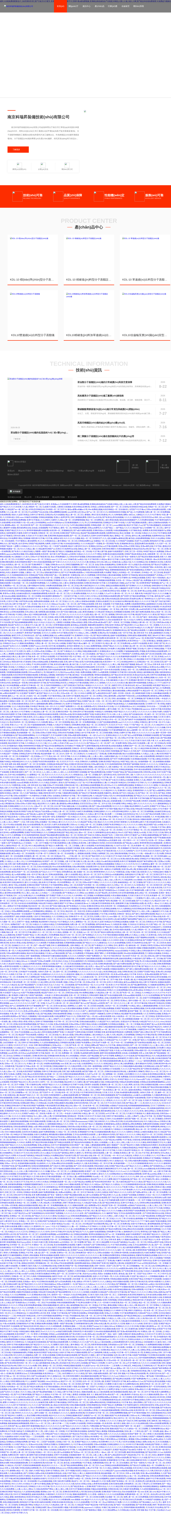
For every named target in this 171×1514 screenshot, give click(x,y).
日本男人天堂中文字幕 (9, 601)
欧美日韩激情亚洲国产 (24, 562)
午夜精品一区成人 (34, 638)
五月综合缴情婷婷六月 (77, 961)
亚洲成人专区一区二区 (129, 670)
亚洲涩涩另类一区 (106, 974)
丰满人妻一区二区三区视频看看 (22, 1014)
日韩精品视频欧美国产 (116, 727)
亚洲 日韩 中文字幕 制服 (139, 798)
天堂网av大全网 (163, 861)
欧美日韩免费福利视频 (27, 1024)
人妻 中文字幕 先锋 (72, 861)
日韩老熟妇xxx (103, 840)
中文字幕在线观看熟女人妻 (95, 783)
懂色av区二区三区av (144, 664)
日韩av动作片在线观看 (136, 743)
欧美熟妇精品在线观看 (33, 927)
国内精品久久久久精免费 (38, 722)
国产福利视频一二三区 (52, 814)
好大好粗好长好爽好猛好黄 (123, 601)
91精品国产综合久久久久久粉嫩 (155, 593)
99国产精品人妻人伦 (128, 762)
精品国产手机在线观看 (27, 1035)
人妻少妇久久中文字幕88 (19, 712)
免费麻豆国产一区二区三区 (133, 746)
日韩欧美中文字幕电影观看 (102, 838)
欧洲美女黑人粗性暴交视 (72, 649)
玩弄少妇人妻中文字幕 (13, 604)
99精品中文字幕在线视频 (78, 683)
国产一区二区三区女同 (111, 557)
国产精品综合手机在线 (13, 641)
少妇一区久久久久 (52, 706)
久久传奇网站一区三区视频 (82, 895)
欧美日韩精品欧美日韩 (141, 909)
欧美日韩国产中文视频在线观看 (27, 909)
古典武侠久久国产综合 (24, 740)
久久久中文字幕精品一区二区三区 (136, 830)
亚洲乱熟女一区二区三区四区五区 (150, 662)
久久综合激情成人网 (83, 806)
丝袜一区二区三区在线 (80, 788)
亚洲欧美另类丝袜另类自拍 (79, 764)
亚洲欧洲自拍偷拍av (18, 814)
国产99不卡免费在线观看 (120, 759)
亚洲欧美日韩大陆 (39, 1056)
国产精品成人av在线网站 (38, 864)
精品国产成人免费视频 (142, 580)
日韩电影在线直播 (67, 1043)
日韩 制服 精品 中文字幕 (97, 780)
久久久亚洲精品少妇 (140, 562)
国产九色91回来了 (36, 880)
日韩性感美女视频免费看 (137, 635)
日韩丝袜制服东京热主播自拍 (94, 649)
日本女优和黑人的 (109, 919)
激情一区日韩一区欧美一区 (123, 693)
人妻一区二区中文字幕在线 (136, 1003)
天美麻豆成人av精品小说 (77, 559)
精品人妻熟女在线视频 (159, 909)
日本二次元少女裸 (43, 801)
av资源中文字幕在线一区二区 (31, 685)
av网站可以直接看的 (23, 819)
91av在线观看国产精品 (100, 570)
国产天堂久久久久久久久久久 (63, 562)
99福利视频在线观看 (32, 767)
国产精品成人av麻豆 (35, 814)
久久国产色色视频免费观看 (106, 722)
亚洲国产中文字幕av (158, 806)
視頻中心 (71, 471)
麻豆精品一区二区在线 (83, 551)
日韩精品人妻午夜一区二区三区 (143, 622)
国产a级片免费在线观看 (82, 530)
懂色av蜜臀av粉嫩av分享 (77, 509)
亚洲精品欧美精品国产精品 (57, 764)
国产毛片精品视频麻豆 (152, 525)
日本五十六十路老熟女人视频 (94, 940)
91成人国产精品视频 (18, 877)
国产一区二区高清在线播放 (64, 790)
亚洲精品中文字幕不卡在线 (113, 523)
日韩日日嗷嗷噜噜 (72, 565)
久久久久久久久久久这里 (79, 614)
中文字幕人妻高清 (153, 596)
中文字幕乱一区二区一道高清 (84, 656)
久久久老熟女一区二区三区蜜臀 (72, 1019)
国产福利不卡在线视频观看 (129, 607)
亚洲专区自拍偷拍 (73, 670)
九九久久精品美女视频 (20, 706)
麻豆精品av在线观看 (79, 625)
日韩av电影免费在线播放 (77, 735)
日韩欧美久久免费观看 (88, 762)
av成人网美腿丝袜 (7, 804)
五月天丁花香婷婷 (19, 570)
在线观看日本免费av (23, 654)
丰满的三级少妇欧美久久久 (69, 869)
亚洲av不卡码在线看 (55, 785)
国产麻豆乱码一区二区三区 (155, 987)
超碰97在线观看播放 (118, 635)
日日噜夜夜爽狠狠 (94, 927)
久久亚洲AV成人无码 (11, 517)
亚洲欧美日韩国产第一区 (31, 599)
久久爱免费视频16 (7, 735)
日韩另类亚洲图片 (109, 549)
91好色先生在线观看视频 (27, 903)
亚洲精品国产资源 (131, 961)
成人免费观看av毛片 (89, 706)
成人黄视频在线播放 (115, 617)
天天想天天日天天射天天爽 (13, 777)
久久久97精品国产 (19, 727)
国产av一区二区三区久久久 (97, 512)
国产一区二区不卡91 (38, 1008)
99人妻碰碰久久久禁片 (20, 557)
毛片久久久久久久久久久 (54, 775)
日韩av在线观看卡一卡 (22, 796)
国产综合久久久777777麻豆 (50, 872)
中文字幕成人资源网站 (86, 937)
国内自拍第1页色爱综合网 (130, 599)
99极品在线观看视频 (42, 1040)
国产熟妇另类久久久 (96, 856)
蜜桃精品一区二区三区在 (55, 911)
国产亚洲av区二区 (12, 801)
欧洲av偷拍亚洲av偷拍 (130, 859)
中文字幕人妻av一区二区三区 (119, 788)
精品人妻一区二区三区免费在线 (117, 643)
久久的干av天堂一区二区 (89, 664)
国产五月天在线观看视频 (46, 759)
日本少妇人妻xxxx (103, 562)
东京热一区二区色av (124, 580)
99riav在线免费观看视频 (61, 867)
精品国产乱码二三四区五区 (112, 835)
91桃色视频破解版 (120, 530)
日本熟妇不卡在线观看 (28, 972)
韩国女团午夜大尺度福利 (21, 662)
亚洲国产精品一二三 (74, 977)
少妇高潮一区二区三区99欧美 (88, 790)
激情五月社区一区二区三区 (13, 607)
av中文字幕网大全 (123, 578)
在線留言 (126, 6)
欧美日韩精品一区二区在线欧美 (115, 509)
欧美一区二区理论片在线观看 (43, 656)
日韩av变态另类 (55, 1050)
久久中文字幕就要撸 (128, 1029)
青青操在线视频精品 (102, 675)
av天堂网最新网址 (37, 911)
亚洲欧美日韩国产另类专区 (37, 885)
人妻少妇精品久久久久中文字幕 (98, 817)
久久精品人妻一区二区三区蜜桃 (89, 825)
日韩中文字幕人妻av (44, 748)
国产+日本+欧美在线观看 (110, 670)
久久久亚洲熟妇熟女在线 (60, 654)
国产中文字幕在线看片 (78, 599)
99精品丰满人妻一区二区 (70, 638)
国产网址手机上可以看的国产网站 (140, 567)
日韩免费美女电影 (78, 725)
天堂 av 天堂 (104, 680)
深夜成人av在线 (139, 832)
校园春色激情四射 (88, 930)
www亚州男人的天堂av (77, 512)
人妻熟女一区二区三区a (34, 572)
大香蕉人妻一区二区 (42, 643)
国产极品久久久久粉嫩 (105, 654)
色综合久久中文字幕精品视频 (107, 1048)
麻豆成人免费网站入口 (69, 1006)
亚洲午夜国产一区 (35, 809)
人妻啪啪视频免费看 (149, 1006)
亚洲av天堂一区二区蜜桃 (50, 578)
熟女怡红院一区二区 (36, 906)
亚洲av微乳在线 (147, 546)
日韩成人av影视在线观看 (100, 507)
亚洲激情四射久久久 (140, 790)
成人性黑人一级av (151, 903)
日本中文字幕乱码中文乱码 (70, 607)
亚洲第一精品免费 (145, 838)
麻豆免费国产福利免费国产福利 (129, 919)
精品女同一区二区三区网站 (153, 691)
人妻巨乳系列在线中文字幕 (97, 1011)
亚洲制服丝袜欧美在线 (56, 1056)
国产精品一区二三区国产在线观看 (54, 546)
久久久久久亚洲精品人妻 (80, 756)
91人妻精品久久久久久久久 (30, 966)
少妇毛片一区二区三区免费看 (116, 1006)
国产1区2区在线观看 (153, 654)
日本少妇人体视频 (58, 643)
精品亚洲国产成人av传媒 (153, 825)
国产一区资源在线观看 (26, 620)
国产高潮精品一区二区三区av (23, 790)
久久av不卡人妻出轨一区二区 (115, 593)
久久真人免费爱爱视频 (92, 646)
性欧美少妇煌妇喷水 (16, 888)
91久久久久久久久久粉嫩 (89, 578)
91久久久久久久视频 (72, 538)
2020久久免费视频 (64, 759)
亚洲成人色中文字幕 (82, 733)
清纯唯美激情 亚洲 (142, 693)
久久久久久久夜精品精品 (96, 990)
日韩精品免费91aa (85, 541)
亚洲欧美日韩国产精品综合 (108, 762)
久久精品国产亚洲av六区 (102, 796)
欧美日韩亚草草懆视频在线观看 (25, 675)
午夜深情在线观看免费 (94, 572)
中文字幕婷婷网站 (56, 885)
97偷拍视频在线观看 (70, 880)
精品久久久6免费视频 (36, 895)
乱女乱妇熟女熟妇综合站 (55, 940)
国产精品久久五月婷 (128, 751)
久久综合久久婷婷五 (134, 620)
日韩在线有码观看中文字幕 (10, 714)
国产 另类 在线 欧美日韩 (152, 888)
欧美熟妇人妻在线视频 (78, 751)
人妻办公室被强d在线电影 (157, 523)
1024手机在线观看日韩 (38, 670)
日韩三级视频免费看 (78, 517)
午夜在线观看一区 (102, 888)
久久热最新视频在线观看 (134, 704)
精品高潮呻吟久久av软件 (139, 806)
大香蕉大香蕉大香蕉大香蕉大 (23, 1022)
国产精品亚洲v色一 (12, 817)
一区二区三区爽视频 (134, 698)
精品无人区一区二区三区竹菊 (28, 1027)
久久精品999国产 (132, 727)
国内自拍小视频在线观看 (142, 819)
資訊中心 (86, 6)
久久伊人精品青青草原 (15, 869)
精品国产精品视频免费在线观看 (93, 533)
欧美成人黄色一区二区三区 (25, 867)
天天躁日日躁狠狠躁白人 (53, 685)
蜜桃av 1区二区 (109, 819)
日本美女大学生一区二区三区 (35, 617)
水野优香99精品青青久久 (97, 620)
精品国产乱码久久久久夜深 (145, 614)
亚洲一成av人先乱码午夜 (94, 628)
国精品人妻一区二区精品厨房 (89, 549)
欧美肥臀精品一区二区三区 (70, 882)
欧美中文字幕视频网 (160, 580)
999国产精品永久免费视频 (153, 551)
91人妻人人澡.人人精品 (119, 714)
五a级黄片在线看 (49, 507)
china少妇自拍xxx (90, 840)
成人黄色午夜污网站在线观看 (23, 987)
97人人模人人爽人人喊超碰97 (116, 588)
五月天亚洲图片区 (7, 819)
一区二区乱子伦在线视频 (19, 1032)
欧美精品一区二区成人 (162, 869)
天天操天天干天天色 (96, 751)
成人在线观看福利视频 (27, 580)
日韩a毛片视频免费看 (21, 567)
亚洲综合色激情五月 (104, 601)
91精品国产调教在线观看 (32, 859)
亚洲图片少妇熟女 (79, 567)
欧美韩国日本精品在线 (138, 507)
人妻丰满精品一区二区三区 (66, 541)
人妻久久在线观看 (87, 846)
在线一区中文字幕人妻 (127, 633)
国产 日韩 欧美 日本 (158, 628)
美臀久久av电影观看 (100, 672)
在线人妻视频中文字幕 (75, 919)
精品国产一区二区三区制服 (53, 877)
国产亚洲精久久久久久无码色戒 (138, 586)
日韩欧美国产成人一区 (52, 575)
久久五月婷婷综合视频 (152, 1014)
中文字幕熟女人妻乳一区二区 (60, 528)
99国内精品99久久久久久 (21, 762)
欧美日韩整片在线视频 (78, 772)
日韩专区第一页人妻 (160, 777)
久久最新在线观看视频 (155, 630)
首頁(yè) (60, 6)
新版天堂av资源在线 (142, 565)
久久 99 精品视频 (157, 817)
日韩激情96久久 (6, 1019)
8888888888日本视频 (117, 512)
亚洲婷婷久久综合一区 (83, 635)
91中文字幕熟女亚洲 (65, 633)
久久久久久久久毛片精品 (70, 588)
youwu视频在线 (119, 525)
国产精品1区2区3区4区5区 (121, 675)
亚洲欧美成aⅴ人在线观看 (102, 530)
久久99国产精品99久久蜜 (113, 961)
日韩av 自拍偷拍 (53, 796)
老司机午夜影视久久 (75, 646)
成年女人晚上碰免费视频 (141, 536)
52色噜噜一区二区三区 (153, 528)
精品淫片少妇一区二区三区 (70, 935)
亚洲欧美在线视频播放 (58, 990)
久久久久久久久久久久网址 (20, 664)
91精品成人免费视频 (153, 746)
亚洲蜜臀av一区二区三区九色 (14, 586)
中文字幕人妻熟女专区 (54, 538)
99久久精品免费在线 (36, 846)
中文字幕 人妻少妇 (124, 688)
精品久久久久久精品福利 (73, 628)
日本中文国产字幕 (164, 772)
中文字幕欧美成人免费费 (138, 530)
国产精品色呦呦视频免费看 (22, 622)
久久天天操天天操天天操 (128, 756)
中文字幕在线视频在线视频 (113, 935)
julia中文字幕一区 (131, 583)
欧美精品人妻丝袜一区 (13, 793)
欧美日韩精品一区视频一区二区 (84, 951)
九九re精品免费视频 (31, 578)
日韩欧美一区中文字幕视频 (82, 748)
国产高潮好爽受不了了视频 (38, 565)
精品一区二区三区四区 (74, 835)
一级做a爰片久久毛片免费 (153, 853)
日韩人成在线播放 (118, 698)
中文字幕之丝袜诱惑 (108, 914)
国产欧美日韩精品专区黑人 (57, 683)
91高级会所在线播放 (33, 607)
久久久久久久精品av (49, 604)
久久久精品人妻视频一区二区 (125, 748)
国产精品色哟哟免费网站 (25, 735)
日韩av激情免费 (109, 696)
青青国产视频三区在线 (134, 649)
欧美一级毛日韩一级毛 (46, 817)
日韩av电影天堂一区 (142, 1050)
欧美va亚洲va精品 (121, 974)
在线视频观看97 (11, 580)
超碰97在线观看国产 (116, 551)
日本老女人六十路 (135, 853)
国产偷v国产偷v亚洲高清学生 (59, 567)
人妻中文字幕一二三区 (153, 890)
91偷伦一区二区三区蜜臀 (37, 696)
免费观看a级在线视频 (46, 612)
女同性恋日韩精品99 (36, 509)
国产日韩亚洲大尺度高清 (73, 685)
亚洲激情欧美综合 (127, 544)
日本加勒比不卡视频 (72, 746)
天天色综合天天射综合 (136, 924)
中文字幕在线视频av (96, 659)
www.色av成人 (35, 1032)
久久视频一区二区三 (83, 730)
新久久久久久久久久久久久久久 (93, 704)
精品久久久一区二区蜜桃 (149, 625)
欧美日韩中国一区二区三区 (93, 769)
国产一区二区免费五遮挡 (116, 743)
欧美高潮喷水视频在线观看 (98, 759)
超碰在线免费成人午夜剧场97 (130, 958)
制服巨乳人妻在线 (111, 793)
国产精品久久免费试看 (54, 846)
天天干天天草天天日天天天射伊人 (148, 851)
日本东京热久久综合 (60, 961)
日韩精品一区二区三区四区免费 (36, 751)
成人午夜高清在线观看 (33, 838)
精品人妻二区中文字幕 (9, 948)
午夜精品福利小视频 (160, 872)
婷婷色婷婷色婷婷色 (106, 951)
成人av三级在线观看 (144, 685)
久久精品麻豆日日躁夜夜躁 (99, 903)
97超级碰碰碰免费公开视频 (134, 651)
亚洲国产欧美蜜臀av (83, 1043)
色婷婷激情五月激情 (14, 533)
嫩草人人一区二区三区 (17, 696)
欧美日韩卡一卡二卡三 (112, 662)
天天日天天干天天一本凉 (118, 725)
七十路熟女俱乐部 (30, 998)
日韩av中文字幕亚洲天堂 (40, 557)
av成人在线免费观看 (147, 756)
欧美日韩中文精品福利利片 (13, 882)
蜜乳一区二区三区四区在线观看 (91, 1006)
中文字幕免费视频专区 (117, 730)
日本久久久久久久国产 (77, 1011)
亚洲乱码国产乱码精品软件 (155, 638)
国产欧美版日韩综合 (143, 1056)
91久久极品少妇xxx (19, 961)
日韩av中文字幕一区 (129, 738)
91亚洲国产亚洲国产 (28, 693)
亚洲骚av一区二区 (52, 651)
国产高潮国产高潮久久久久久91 (58, 895)
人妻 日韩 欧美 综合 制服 (36, 785)
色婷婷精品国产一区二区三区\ (19, 990)
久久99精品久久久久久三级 (35, 743)
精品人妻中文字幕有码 (148, 982)
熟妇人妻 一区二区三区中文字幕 (18, 932)
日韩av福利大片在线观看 (9, 798)
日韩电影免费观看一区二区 (45, 1037)
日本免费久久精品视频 (116, 649)
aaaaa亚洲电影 (23, 783)
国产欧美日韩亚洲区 (51, 809)
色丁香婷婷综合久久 (149, 599)
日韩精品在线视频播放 (105, 864)
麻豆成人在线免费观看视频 (139, 538)
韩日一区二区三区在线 (127, 677)
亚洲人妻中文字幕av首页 (73, 662)
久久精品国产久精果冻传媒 (74, 1032)
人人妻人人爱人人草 (91, 691)
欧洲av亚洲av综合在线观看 (67, 830)
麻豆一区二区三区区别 (81, 798)
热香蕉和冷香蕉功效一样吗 (22, 730)
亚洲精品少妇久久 (106, 885)
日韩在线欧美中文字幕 (37, 683)
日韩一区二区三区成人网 (72, 586)
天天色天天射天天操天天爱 (139, 740)
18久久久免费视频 (88, 575)
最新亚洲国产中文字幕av (64, 903)
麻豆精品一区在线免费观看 (82, 675)
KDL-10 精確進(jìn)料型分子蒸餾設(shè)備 (89, 279)
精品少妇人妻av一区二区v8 (81, 832)
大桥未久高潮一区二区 (46, 972)
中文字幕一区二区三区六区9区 (18, 919)
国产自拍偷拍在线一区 (137, 714)
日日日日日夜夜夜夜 (114, 843)
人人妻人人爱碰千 (52, 1019)
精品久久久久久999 (105, 822)
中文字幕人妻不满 (100, 551)
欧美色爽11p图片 (137, 822)
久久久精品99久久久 (160, 725)
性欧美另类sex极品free (89, 1050)
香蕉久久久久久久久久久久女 (143, 733)
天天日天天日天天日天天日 (106, 937)
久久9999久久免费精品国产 (89, 1058)
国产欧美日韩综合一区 (84, 985)
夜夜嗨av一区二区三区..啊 (115, 659)
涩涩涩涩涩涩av (147, 517)
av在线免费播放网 (142, 696)
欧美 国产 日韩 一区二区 (108, 607)
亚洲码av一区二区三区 (121, 817)
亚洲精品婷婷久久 (114, 1037)
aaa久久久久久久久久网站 (128, 722)
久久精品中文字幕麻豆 (61, 725)
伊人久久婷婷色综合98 (108, 827)
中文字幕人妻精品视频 (36, 937)
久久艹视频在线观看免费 (142, 867)
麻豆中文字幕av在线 (42, 659)
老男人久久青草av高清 (69, 578)
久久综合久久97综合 (26, 1037)
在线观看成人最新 (109, 688)
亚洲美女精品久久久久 (114, 735)
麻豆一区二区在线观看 (14, 856)
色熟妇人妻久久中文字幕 (64, 979)
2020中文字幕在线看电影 (55, 977)
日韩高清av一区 (56, 701)
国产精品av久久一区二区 (96, 743)
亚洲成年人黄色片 (57, 783)
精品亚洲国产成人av (78, 1003)
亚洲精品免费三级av (144, 869)
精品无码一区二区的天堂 (75, 911)
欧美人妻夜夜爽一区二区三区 (154, 554)
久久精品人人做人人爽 (149, 754)
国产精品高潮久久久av (130, 625)
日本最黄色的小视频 (116, 583)
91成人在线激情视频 (86, 888)
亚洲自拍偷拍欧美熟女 (20, 704)
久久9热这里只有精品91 (103, 612)
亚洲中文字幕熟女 (113, 1014)
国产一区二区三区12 (33, 772)
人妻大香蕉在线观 (111, 520)
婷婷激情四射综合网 (110, 958)
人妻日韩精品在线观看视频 (89, 785)
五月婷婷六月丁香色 (18, 969)
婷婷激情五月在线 (72, 617)
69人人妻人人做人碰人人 (128, 827)
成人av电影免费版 (19, 874)
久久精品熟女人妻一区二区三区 (42, 712)
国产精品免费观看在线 (18, 691)
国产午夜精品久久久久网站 (70, 651)
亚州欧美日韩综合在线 (98, 788)
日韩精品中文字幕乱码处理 (150, 859)
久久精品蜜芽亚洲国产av (45, 549)
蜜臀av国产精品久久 (99, 1045)
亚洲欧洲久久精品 (125, 790)
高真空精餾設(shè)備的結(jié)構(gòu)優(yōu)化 (101, 422)
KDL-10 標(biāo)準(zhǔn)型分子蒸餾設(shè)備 (32, 279)
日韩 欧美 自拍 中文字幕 (124, 614)
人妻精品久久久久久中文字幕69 (148, 515)
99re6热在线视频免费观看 (70, 809)
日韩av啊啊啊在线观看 (58, 512)
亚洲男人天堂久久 (101, 916)
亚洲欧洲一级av (151, 559)
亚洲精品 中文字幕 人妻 (36, 570)
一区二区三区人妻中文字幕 (111, 701)
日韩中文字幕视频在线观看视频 (102, 580)
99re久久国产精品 (125, 832)
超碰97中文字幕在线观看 (27, 898)
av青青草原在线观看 (11, 966)
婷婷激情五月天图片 (8, 609)
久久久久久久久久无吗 (108, 882)
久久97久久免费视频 (13, 835)
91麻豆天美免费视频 (84, 811)
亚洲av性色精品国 (112, 599)
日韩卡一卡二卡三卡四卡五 (136, 840)
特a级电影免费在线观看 (89, 1053)
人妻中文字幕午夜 (94, 688)
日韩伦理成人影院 (18, 780)
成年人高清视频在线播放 (72, 769)
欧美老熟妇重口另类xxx (67, 825)
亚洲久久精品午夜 (50, 838)
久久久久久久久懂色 (135, 825)
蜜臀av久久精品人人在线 (24, 719)
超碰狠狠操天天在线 (154, 604)
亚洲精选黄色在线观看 (20, 698)
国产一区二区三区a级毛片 (80, 536)
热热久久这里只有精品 (20, 515)
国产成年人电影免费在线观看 (143, 914)
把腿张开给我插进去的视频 (72, 814)
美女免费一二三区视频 (113, 814)
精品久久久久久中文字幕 (144, 601)
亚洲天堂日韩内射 (108, 867)
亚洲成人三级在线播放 (128, 1048)
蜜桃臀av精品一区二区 (13, 525)
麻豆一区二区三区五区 (156, 714)
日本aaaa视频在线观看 (132, 995)
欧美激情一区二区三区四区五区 (146, 846)
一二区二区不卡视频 (40, 843)
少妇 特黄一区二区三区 (9, 756)
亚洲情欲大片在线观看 (22, 1056)
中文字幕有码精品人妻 (56, 696)
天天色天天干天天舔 (123, 819)
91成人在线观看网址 (119, 641)
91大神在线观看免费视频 (123, 796)
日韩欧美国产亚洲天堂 (52, 880)
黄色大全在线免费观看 (31, 825)
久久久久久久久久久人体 (62, 948)
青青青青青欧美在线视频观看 (151, 843)
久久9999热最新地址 (33, 861)
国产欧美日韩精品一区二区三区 (117, 628)
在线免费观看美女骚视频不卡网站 (56, 780)
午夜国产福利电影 (35, 995)
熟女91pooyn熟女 (67, 672)
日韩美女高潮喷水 (132, 777)
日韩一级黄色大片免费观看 (109, 869)
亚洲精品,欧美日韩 (78, 843)
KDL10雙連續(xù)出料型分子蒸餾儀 (32, 335)
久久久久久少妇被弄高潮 (9, 1000)
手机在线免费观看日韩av (70, 930)
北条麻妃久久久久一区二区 (22, 945)
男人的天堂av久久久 (109, 785)
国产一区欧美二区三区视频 (119, 622)
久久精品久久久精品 (34, 780)
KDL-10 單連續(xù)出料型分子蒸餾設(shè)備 (145, 279)
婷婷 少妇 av (159, 517)
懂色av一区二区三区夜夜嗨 (59, 722)
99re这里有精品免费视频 (16, 520)
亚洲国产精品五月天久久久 (15, 530)
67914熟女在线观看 (14, 825)
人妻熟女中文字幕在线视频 (16, 906)
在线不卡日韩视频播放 (124, 667)
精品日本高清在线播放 (35, 953)
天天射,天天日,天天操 (155, 832)
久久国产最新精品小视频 (32, 793)
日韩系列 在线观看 (148, 801)
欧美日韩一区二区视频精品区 (61, 530)
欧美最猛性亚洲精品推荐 (85, 667)
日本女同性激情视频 (28, 748)
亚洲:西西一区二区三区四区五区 (65, 719)
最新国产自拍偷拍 (39, 819)
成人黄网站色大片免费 (77, 801)
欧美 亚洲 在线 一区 (16, 838)
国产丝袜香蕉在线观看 (59, 659)
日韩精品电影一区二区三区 (101, 525)
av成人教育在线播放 (85, 612)
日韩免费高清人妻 (69, 872)
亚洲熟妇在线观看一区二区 (153, 620)
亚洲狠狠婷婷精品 (38, 940)
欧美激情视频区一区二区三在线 (55, 677)
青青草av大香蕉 (9, 593)
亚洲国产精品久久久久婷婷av (62, 1048)
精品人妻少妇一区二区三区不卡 (91, 874)
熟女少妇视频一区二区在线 (130, 533)
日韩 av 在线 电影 (146, 1053)
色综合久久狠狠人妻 (104, 930)
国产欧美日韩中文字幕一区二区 (58, 798)
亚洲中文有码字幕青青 (100, 536)
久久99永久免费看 (84, 693)
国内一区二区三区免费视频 (142, 811)
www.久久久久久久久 (77, 743)
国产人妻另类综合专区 (107, 775)
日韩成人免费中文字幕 (122, 733)
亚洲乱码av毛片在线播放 (54, 515)
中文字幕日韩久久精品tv (97, 559)
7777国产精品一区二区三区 (140, 725)
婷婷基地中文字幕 (157, 541)
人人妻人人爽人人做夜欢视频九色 (104, 756)
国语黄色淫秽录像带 (34, 677)
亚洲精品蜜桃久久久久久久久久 (20, 806)
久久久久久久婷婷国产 (15, 633)
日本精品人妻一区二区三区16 (155, 1037)
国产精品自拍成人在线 (158, 798)
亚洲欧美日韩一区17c (124, 565)
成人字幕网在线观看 (27, 801)
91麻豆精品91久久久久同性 (94, 586)
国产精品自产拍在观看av (41, 811)
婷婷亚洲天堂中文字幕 (52, 793)
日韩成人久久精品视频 (135, 659)
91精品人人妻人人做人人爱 (106, 880)
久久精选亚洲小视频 (149, 717)
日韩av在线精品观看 (40, 662)
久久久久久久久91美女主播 (116, 683)
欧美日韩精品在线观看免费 (109, 596)
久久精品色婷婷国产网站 (24, 951)
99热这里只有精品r (45, 903)
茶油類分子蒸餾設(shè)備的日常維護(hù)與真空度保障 (104, 382)
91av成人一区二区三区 (67, 604)
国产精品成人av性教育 (67, 554)
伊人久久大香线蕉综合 (46, 541)
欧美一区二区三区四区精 (146, 932)
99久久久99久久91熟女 (15, 956)
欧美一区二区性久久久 (50, 607)
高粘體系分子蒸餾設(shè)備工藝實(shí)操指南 (100, 395)
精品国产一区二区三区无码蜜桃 (33, 764)
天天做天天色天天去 (44, 985)
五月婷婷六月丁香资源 (50, 638)
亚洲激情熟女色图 (56, 662)
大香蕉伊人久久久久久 (86, 851)
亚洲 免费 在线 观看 (12, 764)
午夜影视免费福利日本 (54, 890)
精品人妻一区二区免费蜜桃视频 (72, 520)
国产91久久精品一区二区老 (13, 628)
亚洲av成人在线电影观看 (111, 801)
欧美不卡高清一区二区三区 (139, 588)
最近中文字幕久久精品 (116, 559)
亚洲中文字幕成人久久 (35, 520)
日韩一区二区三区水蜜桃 (77, 620)
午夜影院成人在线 (19, 785)
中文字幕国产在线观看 (100, 969)
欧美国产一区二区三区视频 (53, 861)
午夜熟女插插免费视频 (149, 835)
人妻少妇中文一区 (80, 759)
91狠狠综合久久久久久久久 (51, 974)
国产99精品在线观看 (86, 604)
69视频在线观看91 (37, 890)
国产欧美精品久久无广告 (91, 738)
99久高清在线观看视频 (42, 562)
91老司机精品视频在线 (93, 662)
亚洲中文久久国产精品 (40, 591)
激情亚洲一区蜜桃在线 (71, 575)
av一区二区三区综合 (98, 1037)
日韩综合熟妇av (84, 838)
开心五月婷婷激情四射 (93, 523)
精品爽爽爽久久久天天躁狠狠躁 (71, 680)
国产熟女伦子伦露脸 (159, 565)
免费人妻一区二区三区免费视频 (157, 512)
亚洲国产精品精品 (122, 1008)
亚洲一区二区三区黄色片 (75, 754)
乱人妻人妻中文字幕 (23, 656)
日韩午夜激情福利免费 (56, 670)
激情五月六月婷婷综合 (135, 559)
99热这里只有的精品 (55, 628)
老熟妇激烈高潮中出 (52, 572)
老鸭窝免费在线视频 (99, 730)
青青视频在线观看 (137, 987)
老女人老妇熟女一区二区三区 (123, 1016)
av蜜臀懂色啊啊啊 (16, 832)
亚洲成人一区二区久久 (45, 620)
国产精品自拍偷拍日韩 (133, 772)
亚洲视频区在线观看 (122, 612)
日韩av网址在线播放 (82, 1035)
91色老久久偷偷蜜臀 (101, 740)
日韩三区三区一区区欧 (133, 551)
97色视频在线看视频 (51, 827)
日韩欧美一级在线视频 (89, 869)
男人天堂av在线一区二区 (66, 693)
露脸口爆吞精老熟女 (163, 672)
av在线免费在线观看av (9, 1016)
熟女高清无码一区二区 (18, 722)
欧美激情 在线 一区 (49, 641)
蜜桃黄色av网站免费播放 (160, 696)
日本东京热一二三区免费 (105, 667)
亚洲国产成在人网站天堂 (142, 1032)
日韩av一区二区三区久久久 (124, 885)
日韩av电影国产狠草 (102, 901)
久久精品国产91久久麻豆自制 (108, 1022)
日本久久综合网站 (158, 538)
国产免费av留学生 (91, 827)
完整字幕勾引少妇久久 (155, 719)
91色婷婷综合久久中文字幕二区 (141, 906)
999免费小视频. (62, 982)
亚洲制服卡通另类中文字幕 (33, 538)
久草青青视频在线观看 (61, 625)
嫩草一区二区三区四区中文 (93, 643)
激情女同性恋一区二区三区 (16, 846)
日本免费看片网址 (15, 538)
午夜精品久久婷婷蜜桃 (103, 712)
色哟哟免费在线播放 (126, 785)
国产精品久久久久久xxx (26, 901)
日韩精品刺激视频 (46, 517)
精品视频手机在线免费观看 (131, 1014)
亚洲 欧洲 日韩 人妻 (125, 775)
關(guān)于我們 (73, 10)
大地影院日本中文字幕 (146, 1029)
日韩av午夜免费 (40, 709)
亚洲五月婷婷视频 (112, 751)
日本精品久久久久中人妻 (153, 990)
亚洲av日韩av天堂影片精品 (129, 546)
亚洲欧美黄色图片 (17, 772)
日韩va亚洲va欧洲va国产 (98, 622)
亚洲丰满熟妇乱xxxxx (49, 667)
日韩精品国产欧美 (36, 575)
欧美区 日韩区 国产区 (156, 643)
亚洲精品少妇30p (95, 546)
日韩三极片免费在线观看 (140, 612)
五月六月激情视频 (94, 801)
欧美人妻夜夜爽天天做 (119, 903)
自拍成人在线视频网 (40, 528)
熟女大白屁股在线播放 (131, 754)
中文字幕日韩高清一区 (115, 956)
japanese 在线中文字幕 (152, 709)
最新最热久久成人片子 (119, 680)
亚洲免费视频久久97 (124, 867)
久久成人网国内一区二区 (31, 507)
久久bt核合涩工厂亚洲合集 (96, 754)
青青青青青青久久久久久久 (89, 830)
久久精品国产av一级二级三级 (16, 509)
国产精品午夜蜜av (141, 667)
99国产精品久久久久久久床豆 (124, 712)
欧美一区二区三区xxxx (111, 859)
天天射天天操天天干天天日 (138, 895)
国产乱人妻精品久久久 (33, 869)
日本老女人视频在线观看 (89, 909)
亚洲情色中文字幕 (68, 796)
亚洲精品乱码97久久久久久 (15, 930)
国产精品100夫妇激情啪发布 (52, 746)
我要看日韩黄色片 (110, 911)
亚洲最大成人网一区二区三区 (134, 646)
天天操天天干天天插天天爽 (36, 536)
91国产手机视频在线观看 (30, 993)
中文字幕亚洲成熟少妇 (49, 909)
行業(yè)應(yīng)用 (112, 10)
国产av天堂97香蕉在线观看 (90, 717)
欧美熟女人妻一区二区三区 (16, 565)
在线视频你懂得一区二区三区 (14, 827)
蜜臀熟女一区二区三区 (84, 922)
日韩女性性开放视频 (77, 557)
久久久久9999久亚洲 (72, 890)
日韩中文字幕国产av (132, 835)
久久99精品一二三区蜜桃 (132, 898)
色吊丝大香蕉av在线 (18, 943)
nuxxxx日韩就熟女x (42, 1048)
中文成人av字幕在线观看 (55, 953)
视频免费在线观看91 (96, 625)
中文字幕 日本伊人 (10, 738)
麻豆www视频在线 (131, 982)
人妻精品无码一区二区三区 (35, 628)
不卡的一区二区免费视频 (123, 1043)
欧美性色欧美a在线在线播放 (111, 746)
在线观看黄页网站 (138, 604)
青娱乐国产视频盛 (128, 664)
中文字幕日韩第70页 (64, 656)
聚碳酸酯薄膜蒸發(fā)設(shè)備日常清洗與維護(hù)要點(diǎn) (108, 409)
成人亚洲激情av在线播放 (59, 751)
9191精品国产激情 (158, 1050)
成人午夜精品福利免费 (37, 614)
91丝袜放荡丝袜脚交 (72, 544)
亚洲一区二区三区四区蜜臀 (22, 630)
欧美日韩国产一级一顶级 (134, 877)
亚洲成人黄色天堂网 (56, 617)
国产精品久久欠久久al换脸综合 (146, 796)
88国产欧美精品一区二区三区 (57, 570)
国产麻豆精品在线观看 (150, 607)
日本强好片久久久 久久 (119, 740)
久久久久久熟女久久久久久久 (11, 1011)
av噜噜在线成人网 (7, 656)
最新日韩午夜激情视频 (137, 683)
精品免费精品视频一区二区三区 (81, 677)
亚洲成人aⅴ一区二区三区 (86, 932)
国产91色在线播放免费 (113, 995)
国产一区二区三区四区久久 (140, 1045)
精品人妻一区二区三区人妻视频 (78, 515)
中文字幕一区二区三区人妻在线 (27, 974)
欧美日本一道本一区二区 (114, 1019)
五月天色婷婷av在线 (74, 940)
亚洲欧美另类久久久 (140, 788)
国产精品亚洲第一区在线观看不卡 (21, 914)
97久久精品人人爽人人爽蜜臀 (85, 633)
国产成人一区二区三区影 (158, 549)
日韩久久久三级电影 (97, 683)
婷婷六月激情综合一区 (39, 840)
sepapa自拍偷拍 (121, 951)
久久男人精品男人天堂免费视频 (46, 935)
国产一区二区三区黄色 (120, 507)
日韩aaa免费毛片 (94, 528)
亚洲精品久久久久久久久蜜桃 (146, 785)
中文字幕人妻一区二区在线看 (112, 777)
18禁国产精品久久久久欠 (112, 646)
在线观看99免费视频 (37, 583)
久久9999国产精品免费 (131, 801)
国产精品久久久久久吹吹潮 (10, 507)
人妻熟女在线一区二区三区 (25, 759)
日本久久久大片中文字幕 (23, 979)
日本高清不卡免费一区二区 (102, 1043)
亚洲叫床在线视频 (50, 869)
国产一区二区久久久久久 (115, 1003)
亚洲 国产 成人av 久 (53, 937)
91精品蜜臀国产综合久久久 (74, 777)
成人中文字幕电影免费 (70, 717)
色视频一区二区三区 (129, 591)
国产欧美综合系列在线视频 (112, 517)
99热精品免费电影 (79, 528)
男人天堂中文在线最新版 (68, 909)
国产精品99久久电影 (110, 927)
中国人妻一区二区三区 (78, 856)
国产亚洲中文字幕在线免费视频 (133, 596)
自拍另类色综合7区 (130, 814)
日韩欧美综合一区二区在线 (132, 1037)
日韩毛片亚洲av (153, 945)
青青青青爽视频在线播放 (52, 966)
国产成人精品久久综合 (132, 1027)
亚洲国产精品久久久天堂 (38, 691)
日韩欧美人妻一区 (7, 951)
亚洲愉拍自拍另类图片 (155, 646)
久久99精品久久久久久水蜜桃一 (27, 667)
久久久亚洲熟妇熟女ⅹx (123, 706)
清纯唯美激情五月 (155, 848)
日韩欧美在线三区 (71, 785)
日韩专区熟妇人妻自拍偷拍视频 (108, 575)
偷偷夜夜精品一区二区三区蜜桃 (28, 596)
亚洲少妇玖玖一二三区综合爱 (81, 630)
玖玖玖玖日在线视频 (44, 580)
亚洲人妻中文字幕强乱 (40, 654)
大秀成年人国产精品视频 (89, 1056)
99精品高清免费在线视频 (112, 717)
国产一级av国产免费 (42, 945)
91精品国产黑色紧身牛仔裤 (15, 717)
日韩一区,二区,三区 (131, 617)
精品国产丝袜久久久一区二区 (53, 993)
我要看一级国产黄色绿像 (45, 551)
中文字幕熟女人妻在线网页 (26, 541)
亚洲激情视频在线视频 (72, 943)
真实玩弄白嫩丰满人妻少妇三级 (66, 664)
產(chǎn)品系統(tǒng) (99, 10)
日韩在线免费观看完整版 (62, 1014)
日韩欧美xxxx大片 (57, 565)
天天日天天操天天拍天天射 (69, 738)
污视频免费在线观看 (70, 793)
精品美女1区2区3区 (14, 859)
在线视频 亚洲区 (129, 701)
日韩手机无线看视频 (158, 675)
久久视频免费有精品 (90, 607)
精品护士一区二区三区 (9, 1035)
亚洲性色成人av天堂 (89, 964)
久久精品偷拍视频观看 (62, 748)
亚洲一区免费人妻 (131, 609)
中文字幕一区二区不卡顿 (108, 979)
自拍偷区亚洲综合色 (162, 811)
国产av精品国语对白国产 (102, 693)
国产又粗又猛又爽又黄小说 (44, 630)
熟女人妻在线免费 (42, 951)
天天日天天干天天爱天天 (16, 651)
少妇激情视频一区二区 (146, 762)
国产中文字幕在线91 (31, 851)
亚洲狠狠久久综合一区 (62, 580)
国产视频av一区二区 (86, 1000)
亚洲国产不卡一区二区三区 (113, 877)
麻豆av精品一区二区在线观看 (105, 677)
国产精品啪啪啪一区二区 (43, 979)
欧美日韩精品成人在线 (112, 972)
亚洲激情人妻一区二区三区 (34, 856)
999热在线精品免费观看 (143, 767)
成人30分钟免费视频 (11, 685)
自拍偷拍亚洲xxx (81, 903)
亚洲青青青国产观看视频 (149, 583)
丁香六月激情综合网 (84, 796)
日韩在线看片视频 (96, 995)
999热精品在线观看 (95, 961)
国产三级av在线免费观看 (26, 688)
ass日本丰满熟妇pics (55, 523)
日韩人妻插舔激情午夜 (53, 609)
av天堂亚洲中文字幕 (25, 709)
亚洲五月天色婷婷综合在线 (66, 549)
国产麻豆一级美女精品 (148, 617)
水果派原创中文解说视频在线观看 (54, 956)
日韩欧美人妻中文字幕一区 (150, 722)
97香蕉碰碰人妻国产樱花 (94, 953)
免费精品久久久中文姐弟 (124, 1056)
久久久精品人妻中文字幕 (93, 814)
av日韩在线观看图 (17, 612)
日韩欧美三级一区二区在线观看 (61, 853)
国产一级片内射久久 (34, 827)
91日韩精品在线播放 (120, 922)
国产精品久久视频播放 (64, 551)
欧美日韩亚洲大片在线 (95, 567)
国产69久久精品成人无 (131, 717)
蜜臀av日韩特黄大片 (56, 704)
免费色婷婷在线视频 (42, 601)
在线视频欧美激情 (19, 677)
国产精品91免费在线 (101, 635)
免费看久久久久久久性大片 (57, 698)
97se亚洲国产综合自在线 (38, 512)
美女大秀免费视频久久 (59, 557)
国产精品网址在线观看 (136, 630)
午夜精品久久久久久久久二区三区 (55, 599)
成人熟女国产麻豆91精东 (16, 937)
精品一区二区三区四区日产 (91, 538)
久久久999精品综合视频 (17, 809)
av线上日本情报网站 (38, 523)
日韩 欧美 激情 (19, 536)
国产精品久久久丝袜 (45, 1024)
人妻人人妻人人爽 (95, 819)
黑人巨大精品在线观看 (148, 961)
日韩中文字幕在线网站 (30, 1043)
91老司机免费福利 (56, 777)
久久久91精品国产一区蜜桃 (91, 544)
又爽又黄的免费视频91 (42, 1045)
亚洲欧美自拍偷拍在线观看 (112, 554)
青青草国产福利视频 (12, 599)
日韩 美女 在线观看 (102, 604)
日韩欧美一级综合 (124, 914)
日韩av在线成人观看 (79, 622)
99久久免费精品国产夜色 (34, 977)
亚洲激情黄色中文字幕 (117, 977)
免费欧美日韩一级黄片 (44, 790)
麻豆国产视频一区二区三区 (138, 1011)
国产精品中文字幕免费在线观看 (91, 793)
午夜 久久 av (96, 591)
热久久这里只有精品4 (93, 877)
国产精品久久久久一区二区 (159, 788)
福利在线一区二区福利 (137, 945)
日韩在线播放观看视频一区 (25, 958)
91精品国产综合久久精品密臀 (71, 827)
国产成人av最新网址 (157, 790)
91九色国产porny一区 (135, 638)
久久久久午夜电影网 (40, 848)
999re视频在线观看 (32, 554)
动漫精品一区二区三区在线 (104, 541)
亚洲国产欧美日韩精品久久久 (114, 825)
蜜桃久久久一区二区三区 (42, 932)
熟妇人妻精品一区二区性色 (120, 536)
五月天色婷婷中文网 (59, 735)
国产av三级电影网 (134, 856)
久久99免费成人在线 (33, 680)
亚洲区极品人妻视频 (154, 641)
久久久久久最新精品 (132, 517)
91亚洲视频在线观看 (139, 759)
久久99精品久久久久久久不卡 (36, 777)
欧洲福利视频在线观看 (146, 1048)
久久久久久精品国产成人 (133, 528)
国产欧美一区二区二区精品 (130, 993)
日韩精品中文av (9, 643)
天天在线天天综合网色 (42, 740)
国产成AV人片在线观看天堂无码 (150, 1040)
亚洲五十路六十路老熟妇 (156, 578)
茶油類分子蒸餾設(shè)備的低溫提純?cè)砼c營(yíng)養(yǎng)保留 (40, 432)
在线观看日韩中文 (93, 867)
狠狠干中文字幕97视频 (108, 809)
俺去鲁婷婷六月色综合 (47, 922)
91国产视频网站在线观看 (144, 937)
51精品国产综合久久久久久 (107, 656)
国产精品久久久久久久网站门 (110, 898)
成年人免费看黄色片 (23, 1050)
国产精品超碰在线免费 (77, 990)
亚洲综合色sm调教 (157, 667)
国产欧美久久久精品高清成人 (23, 551)
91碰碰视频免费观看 (39, 593)
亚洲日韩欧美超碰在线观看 (58, 536)
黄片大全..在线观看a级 (136, 977)
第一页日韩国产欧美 (111, 544)
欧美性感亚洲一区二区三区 (115, 638)
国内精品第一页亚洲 (19, 683)
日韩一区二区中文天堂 (102, 804)
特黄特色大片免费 (39, 796)
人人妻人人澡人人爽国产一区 (61, 591)
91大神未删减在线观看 (159, 693)
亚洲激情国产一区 (26, 756)
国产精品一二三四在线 (148, 827)
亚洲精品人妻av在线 (39, 567)
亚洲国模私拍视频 (159, 930)
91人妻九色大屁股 (66, 1035)
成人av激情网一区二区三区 (137, 730)
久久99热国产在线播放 (124, 541)
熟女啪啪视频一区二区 (25, 733)
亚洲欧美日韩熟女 (29, 714)
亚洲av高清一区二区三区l (96, 982)
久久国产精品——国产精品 (112, 528)
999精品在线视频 (138, 578)
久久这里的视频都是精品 (49, 1043)
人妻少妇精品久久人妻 (102, 767)
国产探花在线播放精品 (135, 570)
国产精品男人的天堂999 (18, 544)
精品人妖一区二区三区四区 (111, 830)
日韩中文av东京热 (94, 517)
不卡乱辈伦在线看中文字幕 (42, 664)
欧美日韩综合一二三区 (136, 641)
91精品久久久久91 (149, 533)
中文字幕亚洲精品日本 (78, 780)
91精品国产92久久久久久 (149, 1022)
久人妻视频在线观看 (82, 853)
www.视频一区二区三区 (118, 916)
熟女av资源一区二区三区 (160, 612)
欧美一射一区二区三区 (67, 767)
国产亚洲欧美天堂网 (151, 698)
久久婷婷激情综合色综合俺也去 (105, 832)
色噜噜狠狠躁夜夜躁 (117, 570)
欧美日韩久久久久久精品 (39, 783)
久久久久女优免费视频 (116, 943)
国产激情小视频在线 (50, 680)
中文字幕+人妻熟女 (34, 877)
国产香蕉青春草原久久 (72, 859)
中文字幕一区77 (41, 853)
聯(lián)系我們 (138, 10)
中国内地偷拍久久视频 (63, 727)
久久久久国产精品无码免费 (149, 814)
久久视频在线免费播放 (25, 643)
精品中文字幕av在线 (126, 809)
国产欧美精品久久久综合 (76, 906)
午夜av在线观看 (20, 885)
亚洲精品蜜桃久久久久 (102, 811)
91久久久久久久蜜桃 (146, 738)
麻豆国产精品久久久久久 (46, 693)
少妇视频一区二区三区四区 (51, 1027)
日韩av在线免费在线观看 (156, 509)
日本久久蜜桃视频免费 (39, 704)
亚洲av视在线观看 (152, 974)
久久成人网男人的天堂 (46, 982)
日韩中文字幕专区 (37, 515)
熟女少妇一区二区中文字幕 (59, 756)
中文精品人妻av (22, 614)
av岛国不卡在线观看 (139, 643)
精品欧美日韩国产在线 (22, 811)
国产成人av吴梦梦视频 (133, 735)
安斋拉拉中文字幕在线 (129, 1022)
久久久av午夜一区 (101, 985)
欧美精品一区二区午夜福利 (130, 572)
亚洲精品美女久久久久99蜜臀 (111, 651)
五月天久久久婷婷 (49, 633)
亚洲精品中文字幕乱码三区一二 (61, 864)
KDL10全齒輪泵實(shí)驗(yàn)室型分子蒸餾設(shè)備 (145, 335)
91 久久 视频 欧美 (135, 593)
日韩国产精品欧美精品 (133, 554)
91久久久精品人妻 (27, 549)
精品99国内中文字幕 (16, 743)
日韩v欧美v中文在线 (105, 706)
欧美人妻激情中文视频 (15, 572)
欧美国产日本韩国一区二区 (87, 885)
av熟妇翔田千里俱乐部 (125, 696)
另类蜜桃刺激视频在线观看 (16, 672)
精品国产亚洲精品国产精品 (64, 987)
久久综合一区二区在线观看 (63, 985)
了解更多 (16, 149)
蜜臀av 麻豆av (129, 515)
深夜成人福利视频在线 (145, 672)
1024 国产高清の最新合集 (66, 612)
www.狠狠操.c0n (139, 880)
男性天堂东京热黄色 (99, 515)
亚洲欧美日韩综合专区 (111, 591)
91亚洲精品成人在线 (57, 840)
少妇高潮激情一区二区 (11, 1043)
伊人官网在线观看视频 (54, 874)
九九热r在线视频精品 (69, 1000)
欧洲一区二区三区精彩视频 (101, 733)
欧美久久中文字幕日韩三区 (119, 985)
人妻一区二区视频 (91, 775)
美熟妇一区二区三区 (156, 507)
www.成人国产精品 (80, 727)
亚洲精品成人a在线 (64, 1037)
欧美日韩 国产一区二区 (32, 525)
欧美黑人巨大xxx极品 (35, 717)
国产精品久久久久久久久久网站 (153, 966)
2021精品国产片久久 (8, 620)
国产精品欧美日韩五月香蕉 (89, 719)
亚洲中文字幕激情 (30, 533)
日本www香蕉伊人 (35, 672)
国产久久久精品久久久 (145, 901)
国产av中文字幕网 (107, 1056)
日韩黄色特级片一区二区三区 (75, 819)
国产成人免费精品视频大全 (46, 635)
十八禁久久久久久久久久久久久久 (147, 775)
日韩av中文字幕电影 (136, 916)
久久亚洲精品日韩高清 (133, 940)
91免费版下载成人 (111, 572)
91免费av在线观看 (81, 1040)
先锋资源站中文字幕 (159, 586)
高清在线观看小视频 (84, 767)
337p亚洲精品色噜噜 (108, 909)
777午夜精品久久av (107, 578)
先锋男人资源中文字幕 (54, 544)
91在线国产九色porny (11, 993)
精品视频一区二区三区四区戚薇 (154, 856)
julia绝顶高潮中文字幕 (147, 609)
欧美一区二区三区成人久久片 (62, 601)
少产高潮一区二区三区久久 (57, 614)
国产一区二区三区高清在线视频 (68, 964)
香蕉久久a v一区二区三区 (20, 725)
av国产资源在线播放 (93, 919)
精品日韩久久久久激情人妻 (47, 804)
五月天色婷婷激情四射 (113, 764)
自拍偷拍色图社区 (23, 593)
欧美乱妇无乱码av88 (140, 549)
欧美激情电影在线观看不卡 (129, 656)
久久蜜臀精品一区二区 (35, 775)
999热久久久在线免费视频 (84, 641)
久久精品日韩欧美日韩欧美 (115, 567)
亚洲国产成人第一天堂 (91, 701)
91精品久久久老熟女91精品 (43, 924)
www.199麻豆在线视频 (29, 517)
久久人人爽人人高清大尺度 (57, 743)
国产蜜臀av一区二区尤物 (152, 958)
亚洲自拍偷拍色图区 (94, 557)
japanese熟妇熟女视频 (15, 554)
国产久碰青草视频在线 (90, 746)
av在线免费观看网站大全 (72, 609)
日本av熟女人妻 (31, 612)
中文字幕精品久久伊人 (66, 922)
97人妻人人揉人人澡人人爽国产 (155, 898)
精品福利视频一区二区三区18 (52, 754)
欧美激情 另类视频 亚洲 (75, 848)
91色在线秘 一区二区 (20, 583)
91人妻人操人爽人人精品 (90, 861)
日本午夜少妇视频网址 (57, 646)
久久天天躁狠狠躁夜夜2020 (17, 575)
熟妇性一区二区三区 (53, 1053)
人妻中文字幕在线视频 (32, 641)
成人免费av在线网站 (38, 698)
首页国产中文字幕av (137, 509)
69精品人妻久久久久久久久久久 (139, 804)
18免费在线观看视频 (54, 586)
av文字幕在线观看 (110, 546)
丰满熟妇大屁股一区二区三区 (19, 701)
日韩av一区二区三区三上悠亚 (17, 890)
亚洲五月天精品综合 (161, 767)
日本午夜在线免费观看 (142, 769)
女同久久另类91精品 (115, 982)
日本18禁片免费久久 (27, 948)
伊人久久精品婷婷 (125, 880)
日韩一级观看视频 (33, 956)
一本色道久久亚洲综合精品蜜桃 (55, 995)
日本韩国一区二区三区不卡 (55, 509)
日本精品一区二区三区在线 (152, 572)
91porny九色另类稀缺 (68, 888)
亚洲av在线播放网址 (107, 565)
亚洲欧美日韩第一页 (64, 712)
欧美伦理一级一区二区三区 (58, 593)
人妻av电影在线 (23, 1008)
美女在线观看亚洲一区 (117, 620)
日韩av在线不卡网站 (28, 817)
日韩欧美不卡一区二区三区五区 (81, 916)
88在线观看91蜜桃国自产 (52, 596)
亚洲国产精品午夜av (74, 643)
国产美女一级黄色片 (129, 557)
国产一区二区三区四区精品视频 (73, 688)
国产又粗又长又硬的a (116, 780)
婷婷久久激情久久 (52, 520)
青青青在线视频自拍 (65, 641)
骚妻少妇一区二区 (160, 867)
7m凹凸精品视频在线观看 (80, 525)
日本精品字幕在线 (37, 706)
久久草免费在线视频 (146, 520)
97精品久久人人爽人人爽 (110, 664)
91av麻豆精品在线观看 (110, 861)
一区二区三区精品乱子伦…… (57, 856)
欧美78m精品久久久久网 (140, 628)
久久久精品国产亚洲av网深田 (11, 751)
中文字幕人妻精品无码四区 (158, 759)
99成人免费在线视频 (83, 672)
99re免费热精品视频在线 (80, 570)
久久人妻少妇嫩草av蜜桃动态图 (115, 538)
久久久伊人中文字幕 (69, 1058)
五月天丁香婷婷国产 (123, 654)
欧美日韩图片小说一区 (20, 523)
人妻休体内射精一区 (66, 901)
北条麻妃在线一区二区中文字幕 (79, 740)
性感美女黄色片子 (102, 714)
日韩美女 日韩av (16, 578)
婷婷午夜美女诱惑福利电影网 (50, 649)
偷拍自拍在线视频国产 (128, 520)
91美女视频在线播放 (119, 895)
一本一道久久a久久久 (96, 735)
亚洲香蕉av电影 (138, 654)
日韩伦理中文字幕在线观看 (83, 712)
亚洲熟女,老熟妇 (18, 769)
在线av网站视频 (78, 867)
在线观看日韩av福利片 (103, 630)
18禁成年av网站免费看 (94, 848)
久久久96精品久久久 (23, 848)
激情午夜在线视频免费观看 (110, 1053)
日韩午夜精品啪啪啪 (23, 591)
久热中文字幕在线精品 (42, 916)
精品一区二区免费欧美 (94, 520)
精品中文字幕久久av (134, 525)
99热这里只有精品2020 (160, 588)
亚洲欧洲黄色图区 (7, 562)
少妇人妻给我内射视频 (118, 853)
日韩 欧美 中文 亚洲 (144, 633)
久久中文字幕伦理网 (21, 1019)
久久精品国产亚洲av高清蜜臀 (39, 961)
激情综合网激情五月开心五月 (46, 914)
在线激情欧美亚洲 (158, 830)
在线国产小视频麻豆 (97, 1014)
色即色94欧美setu (103, 924)
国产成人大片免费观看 (135, 512)
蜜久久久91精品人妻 (96, 599)
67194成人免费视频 (52, 717)
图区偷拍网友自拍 (24, 528)
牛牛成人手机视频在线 (133, 709)
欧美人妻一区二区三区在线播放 (95, 609)
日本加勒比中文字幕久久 (136, 783)
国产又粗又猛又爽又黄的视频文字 (93, 617)
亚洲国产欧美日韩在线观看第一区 (45, 762)
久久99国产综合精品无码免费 (92, 638)
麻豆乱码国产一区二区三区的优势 (25, 872)
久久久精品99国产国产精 (67, 851)
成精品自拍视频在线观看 (115, 586)
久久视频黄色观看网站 (156, 985)
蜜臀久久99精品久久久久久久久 (27, 546)
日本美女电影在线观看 (121, 930)
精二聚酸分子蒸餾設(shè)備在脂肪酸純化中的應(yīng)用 (105, 436)
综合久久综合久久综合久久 (44, 622)
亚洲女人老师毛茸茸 (61, 517)
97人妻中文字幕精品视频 (154, 649)
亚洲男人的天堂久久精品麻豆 (92, 588)
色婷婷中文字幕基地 (129, 575)
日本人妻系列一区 (121, 945)
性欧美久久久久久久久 (148, 764)
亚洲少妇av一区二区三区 (159, 1011)
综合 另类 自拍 (146, 777)
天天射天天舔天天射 (49, 767)
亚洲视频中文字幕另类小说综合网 (122, 672)
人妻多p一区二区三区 (70, 1050)
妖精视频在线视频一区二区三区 (137, 1019)
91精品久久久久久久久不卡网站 (89, 554)
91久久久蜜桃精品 (142, 864)
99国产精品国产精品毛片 (152, 1027)
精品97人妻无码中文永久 (78, 546)
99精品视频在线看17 (90, 651)
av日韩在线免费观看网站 (52, 859)
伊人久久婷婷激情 (115, 515)
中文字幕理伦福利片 (162, 520)
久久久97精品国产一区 (15, 680)
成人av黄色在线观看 (103, 1016)
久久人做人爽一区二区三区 (16, 512)
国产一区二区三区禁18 (157, 943)
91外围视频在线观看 (102, 895)
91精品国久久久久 (75, 691)
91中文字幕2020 (111, 769)
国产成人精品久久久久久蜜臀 (86, 979)
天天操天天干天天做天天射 (115, 856)
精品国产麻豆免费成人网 (146, 861)
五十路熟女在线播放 (153, 953)
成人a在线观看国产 (7, 916)
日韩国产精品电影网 (36, 544)
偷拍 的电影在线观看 (90, 898)
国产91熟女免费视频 (106, 1008)
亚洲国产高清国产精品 (115, 772)
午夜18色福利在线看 (153, 822)
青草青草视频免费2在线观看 (38, 530)
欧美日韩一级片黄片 (49, 554)
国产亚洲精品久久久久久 (92, 935)
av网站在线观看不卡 (66, 635)
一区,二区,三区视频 (71, 846)
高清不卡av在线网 (141, 541)
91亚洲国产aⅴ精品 (23, 559)
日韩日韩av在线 (65, 714)
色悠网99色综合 (112, 533)
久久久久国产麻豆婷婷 (34, 769)
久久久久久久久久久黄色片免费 (149, 712)
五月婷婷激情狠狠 (62, 924)
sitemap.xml (116, 485)
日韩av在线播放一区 (42, 822)
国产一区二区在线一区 (32, 604)
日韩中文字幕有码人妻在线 (155, 877)
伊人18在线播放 (139, 706)
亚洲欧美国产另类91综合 (70, 533)
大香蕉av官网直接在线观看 (60, 951)
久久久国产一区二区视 (36, 1003)
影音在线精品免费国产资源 (83, 714)
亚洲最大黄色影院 (91, 680)
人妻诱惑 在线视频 (64, 507)
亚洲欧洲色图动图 (114, 754)
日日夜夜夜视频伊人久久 (74, 523)
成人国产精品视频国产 (26, 985)
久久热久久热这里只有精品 (11, 964)
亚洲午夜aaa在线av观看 (147, 591)
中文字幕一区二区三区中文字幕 (66, 1022)
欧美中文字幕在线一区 (50, 882)
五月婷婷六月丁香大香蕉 (155, 704)
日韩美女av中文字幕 (154, 922)
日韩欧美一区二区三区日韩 (48, 533)
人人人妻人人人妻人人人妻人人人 (55, 772)
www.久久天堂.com (58, 559)
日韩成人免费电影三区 (100, 853)
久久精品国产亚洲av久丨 (48, 738)
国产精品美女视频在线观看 (148, 557)
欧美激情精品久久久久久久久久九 (55, 525)
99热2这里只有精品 (112, 625)
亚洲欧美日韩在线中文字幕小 (95, 583)
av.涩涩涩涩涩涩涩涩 (82, 591)
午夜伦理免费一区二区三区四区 (24, 982)
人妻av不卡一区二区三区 (43, 806)
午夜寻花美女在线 (26, 601)
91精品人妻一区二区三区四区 (63, 811)
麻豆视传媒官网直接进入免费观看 (119, 1032)
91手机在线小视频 (59, 740)
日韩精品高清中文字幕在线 (29, 754)
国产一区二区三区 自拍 (89, 565)
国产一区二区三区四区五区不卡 (153, 874)
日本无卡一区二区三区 (44, 987)
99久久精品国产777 (87, 880)
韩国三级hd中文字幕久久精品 (159, 635)
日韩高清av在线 (162, 622)
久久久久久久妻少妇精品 (85, 562)
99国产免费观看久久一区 (70, 706)
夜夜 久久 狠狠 (60, 620)
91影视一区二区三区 (149, 656)
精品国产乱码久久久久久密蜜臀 (15, 646)
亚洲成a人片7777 (164, 575)
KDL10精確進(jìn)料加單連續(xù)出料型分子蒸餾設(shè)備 (89, 335)
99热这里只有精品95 (40, 990)
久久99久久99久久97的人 (88, 596)
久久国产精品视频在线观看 (135, 523)
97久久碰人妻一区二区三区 (40, 625)
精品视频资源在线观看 (114, 1027)
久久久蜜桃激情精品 (51, 588)
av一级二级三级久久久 (110, 1029)
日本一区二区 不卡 (7, 830)
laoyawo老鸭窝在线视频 (32, 964)
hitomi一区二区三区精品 (41, 559)
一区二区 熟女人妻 (116, 609)
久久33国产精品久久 (44, 948)
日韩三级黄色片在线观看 (140, 817)
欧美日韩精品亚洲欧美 (81, 507)
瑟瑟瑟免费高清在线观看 (144, 544)
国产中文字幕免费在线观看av (72, 572)
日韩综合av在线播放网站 (114, 874)
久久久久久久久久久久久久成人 (90, 972)
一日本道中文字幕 (70, 596)
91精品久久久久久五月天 (124, 864)
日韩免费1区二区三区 (8, 903)
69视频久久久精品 (35, 588)
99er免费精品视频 (95, 509)
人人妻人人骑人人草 (160, 1045)
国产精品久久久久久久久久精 (144, 964)
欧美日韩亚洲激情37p (157, 530)
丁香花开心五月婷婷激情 (36, 969)
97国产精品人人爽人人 (29, 1000)
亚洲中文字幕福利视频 (44, 1022)
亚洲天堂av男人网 (128, 869)
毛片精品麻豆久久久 (51, 672)
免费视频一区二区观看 (70, 1053)
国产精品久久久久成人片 (91, 859)
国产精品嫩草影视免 (139, 985)
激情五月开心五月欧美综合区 (23, 635)
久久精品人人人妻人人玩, (14, 861)
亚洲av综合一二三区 (60, 1045)
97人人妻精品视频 (22, 840)
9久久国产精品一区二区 (111, 738)
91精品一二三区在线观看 (51, 893)
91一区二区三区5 (62, 630)
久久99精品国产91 (110, 1040)
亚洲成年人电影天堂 (19, 995)
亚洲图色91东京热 (156, 562)
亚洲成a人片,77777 (154, 683)
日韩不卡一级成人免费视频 (27, 922)
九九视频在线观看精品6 (103, 748)
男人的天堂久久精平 (49, 825)
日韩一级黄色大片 (97, 948)
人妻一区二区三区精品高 (155, 743)
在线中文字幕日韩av (66, 667)
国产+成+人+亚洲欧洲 (40, 701)
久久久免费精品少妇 (54, 583)
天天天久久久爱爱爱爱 (118, 1011)
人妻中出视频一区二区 (114, 709)
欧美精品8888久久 (129, 662)
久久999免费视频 (46, 1011)
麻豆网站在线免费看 (12, 893)
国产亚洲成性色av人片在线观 (19, 843)
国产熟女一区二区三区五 (147, 793)
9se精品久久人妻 (31, 649)
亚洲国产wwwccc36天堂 (154, 570)
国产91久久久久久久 (16, 649)
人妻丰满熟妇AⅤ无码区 (36, 586)
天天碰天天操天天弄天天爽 (16, 588)
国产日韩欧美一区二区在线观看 (32, 798)
